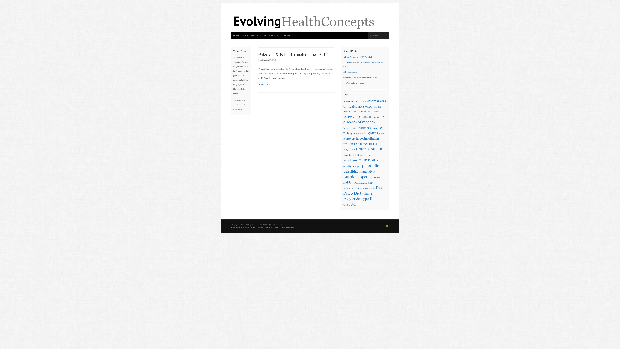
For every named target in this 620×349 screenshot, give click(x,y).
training (367, 193)
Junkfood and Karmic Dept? (354, 83)
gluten (354, 133)
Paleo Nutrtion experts (359, 173)
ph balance (375, 177)
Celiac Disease (373, 111)
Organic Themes (256, 227)
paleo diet (371, 165)
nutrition (367, 160)
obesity (347, 166)
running (363, 182)
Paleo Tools (250, 35)
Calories (354, 111)
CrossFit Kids (370, 117)
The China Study (369, 188)
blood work (364, 106)
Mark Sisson (348, 154)
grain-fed (362, 133)
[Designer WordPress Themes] (387, 227)
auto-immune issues (355, 101)
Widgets (239, 71)
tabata (359, 188)
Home (236, 35)
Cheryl (286, 35)
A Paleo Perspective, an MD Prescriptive (358, 57)
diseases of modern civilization (359, 124)
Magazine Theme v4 (239, 227)
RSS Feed (286, 227)
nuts (378, 160)
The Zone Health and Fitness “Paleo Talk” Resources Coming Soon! (363, 64)
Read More (264, 84)
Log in (293, 227)
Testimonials (270, 35)
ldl (371, 143)
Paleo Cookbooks (350, 72)
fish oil (366, 128)
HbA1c (351, 138)
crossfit (358, 116)
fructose (373, 128)
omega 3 (357, 166)
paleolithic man (354, 171)
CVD (380, 116)
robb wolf (351, 182)
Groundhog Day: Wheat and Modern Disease (360, 77)
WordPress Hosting (272, 227)
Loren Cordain (369, 149)
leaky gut (378, 144)
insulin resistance (355, 143)
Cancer (362, 111)
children (347, 117)
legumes (349, 149)
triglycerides (352, 198)
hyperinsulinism (367, 138)
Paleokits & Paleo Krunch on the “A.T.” (293, 54)
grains (373, 133)
